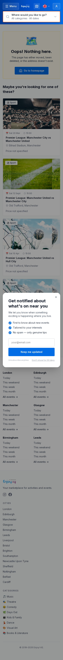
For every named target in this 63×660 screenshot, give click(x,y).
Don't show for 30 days (43, 360)
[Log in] (56, 6)
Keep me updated (31, 351)
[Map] (37, 6)
